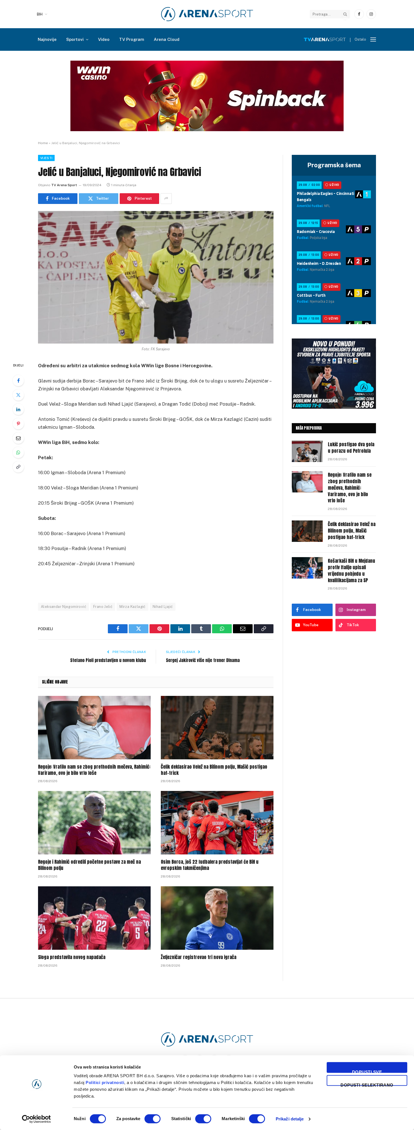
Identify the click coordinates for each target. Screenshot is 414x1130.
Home (43, 143)
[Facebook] (18, 380)
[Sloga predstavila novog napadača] (94, 918)
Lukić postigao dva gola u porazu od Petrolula (351, 447)
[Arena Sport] (207, 14)
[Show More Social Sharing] (166, 198)
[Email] (18, 438)
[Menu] (373, 39)
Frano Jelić (102, 606)
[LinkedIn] (18, 409)
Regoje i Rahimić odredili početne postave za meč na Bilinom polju (89, 865)
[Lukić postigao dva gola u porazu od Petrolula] (307, 451)
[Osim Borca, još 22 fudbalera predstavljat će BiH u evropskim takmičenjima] (217, 822)
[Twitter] (18, 395)
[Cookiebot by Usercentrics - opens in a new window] (36, 1119)
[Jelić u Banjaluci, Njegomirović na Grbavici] (155, 277)
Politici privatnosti (105, 1082)
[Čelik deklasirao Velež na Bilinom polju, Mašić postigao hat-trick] (217, 727)
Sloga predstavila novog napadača (71, 957)
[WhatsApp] (18, 452)
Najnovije (47, 39)
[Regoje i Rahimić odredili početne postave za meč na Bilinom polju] (94, 822)
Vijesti (46, 158)
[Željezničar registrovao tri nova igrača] (217, 918)
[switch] (152, 1118)
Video (104, 39)
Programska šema (334, 165)
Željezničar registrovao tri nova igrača (198, 957)
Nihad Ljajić (163, 606)
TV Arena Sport (64, 185)
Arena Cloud (166, 39)
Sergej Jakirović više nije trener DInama (203, 660)
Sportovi (75, 39)
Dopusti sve (367, 1071)
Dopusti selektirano (366, 1084)
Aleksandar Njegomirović (63, 606)
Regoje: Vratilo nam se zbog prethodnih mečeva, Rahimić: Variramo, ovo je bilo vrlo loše (94, 770)
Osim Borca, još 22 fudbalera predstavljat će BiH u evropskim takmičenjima (210, 865)
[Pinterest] (18, 423)
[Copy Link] (18, 466)
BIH (40, 14)
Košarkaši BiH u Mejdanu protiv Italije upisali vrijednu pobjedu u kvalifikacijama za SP (351, 571)
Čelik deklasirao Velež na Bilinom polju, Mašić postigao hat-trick (214, 770)
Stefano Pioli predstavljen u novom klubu (108, 660)
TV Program (131, 39)
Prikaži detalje (290, 1118)
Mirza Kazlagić (132, 606)
